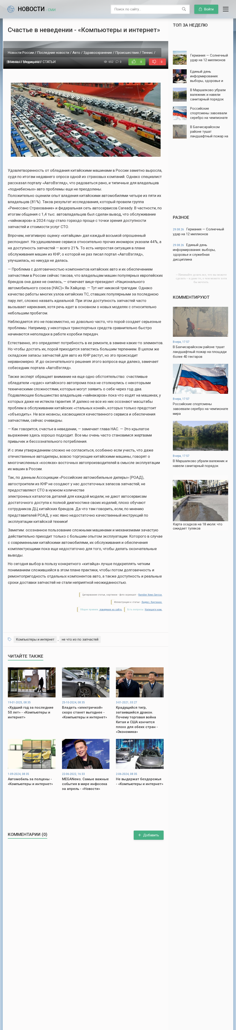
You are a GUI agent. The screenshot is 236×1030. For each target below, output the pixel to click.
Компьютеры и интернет (35, 639)
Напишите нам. (153, 609)
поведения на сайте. (110, 609)
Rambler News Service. (150, 594)
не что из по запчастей (80, 639)
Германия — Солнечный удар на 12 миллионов (198, 231)
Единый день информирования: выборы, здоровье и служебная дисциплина (194, 252)
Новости (37, 9)
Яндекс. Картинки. (152, 602)
